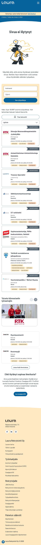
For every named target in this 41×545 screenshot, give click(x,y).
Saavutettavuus (10, 528)
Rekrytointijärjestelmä (12, 491)
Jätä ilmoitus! (32, 14)
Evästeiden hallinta (11, 532)
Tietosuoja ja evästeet (12, 522)
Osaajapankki (9, 503)
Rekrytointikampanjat (12, 500)
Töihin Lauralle (10, 447)
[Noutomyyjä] (20, 355)
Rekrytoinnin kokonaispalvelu (15, 488)
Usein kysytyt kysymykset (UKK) (15, 466)
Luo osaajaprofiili (20, 394)
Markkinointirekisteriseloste (14, 525)
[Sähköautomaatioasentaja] (20, 197)
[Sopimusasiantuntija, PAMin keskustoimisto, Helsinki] (20, 236)
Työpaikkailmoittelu (11, 497)
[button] (14, 3)
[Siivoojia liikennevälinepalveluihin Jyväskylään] (20, 136)
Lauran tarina (9, 444)
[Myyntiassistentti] (20, 339)
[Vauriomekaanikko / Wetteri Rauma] (20, 283)
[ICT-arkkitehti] (20, 216)
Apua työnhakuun (11, 469)
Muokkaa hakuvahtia (12, 475)
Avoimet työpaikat (11, 463)
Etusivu (4, 17)
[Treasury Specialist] (20, 178)
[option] (20, 315)
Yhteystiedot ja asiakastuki (14, 454)
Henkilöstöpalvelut (11, 494)
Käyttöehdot (9, 519)
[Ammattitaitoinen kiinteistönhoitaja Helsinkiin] (20, 158)
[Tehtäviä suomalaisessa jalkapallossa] (20, 260)
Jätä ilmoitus (9, 485)
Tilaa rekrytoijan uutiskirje (13, 510)
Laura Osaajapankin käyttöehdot (15, 535)
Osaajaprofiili (9, 472)
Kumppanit (9, 451)
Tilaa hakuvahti (22, 117)
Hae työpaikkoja (20, 100)
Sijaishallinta (9, 507)
